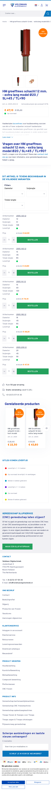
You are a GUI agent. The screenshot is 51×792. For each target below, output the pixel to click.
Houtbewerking (8, 666)
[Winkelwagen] (47, 5)
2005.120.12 (21, 216)
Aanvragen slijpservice (12, 618)
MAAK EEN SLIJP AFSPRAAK (17, 547)
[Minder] (4, 240)
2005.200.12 (21, 347)
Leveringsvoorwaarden (12, 644)
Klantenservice (8, 635)
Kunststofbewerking (11, 670)
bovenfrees (17, 124)
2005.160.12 (21, 249)
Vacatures (6, 614)
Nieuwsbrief (7, 654)
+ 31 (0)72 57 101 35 (14, 580)
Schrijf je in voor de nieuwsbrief (25, 754)
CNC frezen (7, 689)
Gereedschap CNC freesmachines (16, 706)
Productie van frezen (11, 609)
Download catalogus (11, 649)
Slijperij (5, 604)
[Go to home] (18, 5)
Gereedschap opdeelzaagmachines (17, 710)
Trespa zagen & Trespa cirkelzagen (17, 720)
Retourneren (7, 640)
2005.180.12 (21, 315)
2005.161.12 (21, 282)
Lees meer (6, 137)
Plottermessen (8, 684)
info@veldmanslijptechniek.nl (21, 583)
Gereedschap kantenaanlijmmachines (18, 701)
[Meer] (14, 240)
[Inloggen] (42, 5)
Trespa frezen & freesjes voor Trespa (18, 715)
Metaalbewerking (9, 675)
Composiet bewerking (11, 680)
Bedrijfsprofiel (8, 600)
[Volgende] (46, 428)
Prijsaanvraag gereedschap (14, 724)
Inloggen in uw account (12, 630)
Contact (5, 595)
